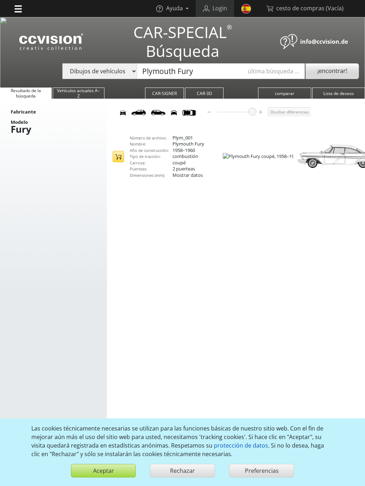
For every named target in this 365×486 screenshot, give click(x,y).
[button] (18, 8)
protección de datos (241, 445)
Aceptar (103, 471)
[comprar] (118, 156)
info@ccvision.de (324, 42)
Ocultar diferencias (289, 112)
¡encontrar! (332, 71)
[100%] (252, 112)
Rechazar (182, 471)
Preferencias (262, 471)
